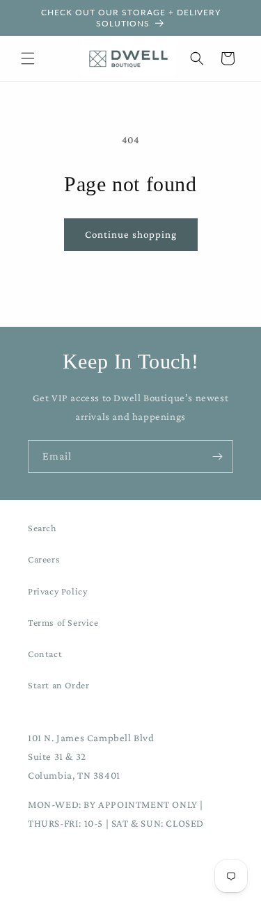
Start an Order (58, 684)
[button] (28, 58)
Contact (45, 653)
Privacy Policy (57, 591)
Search (42, 527)
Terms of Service (63, 622)
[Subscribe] (217, 456)
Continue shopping (131, 234)
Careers (44, 559)
